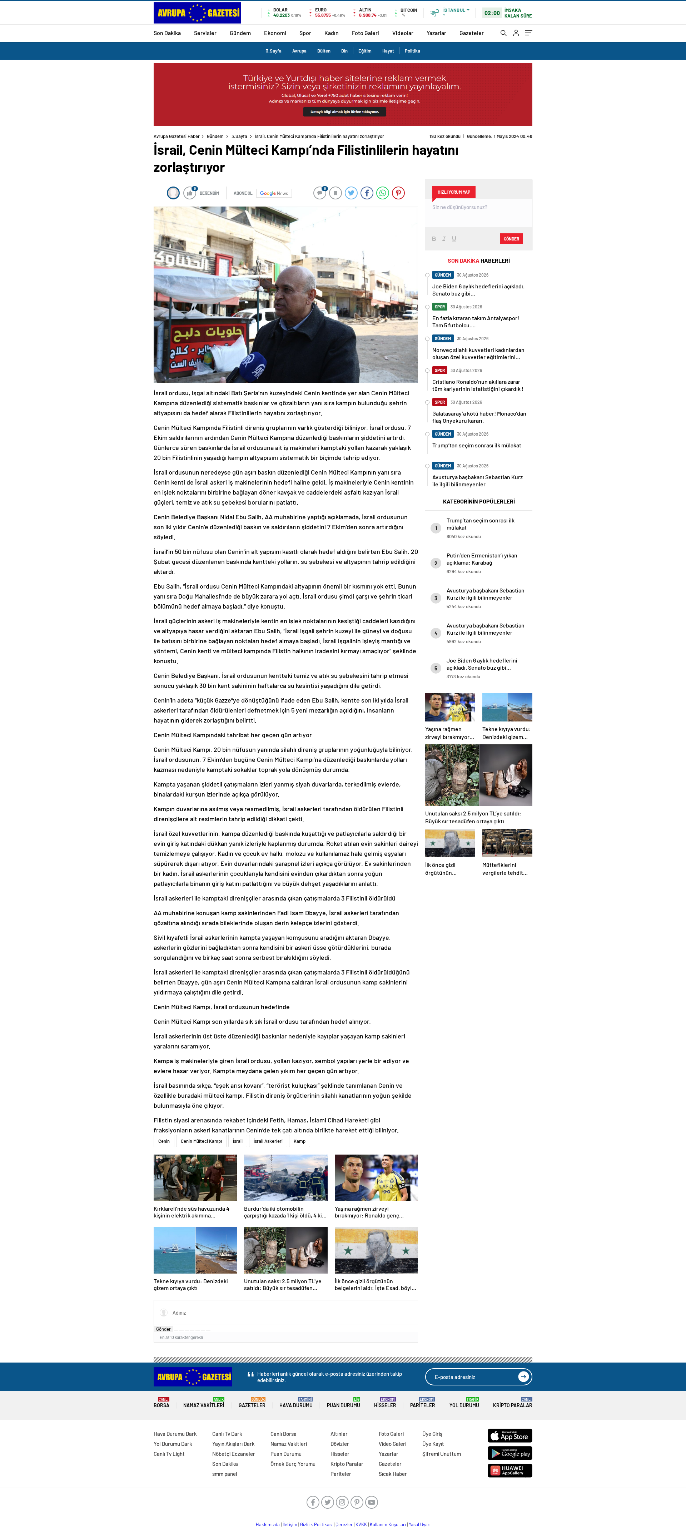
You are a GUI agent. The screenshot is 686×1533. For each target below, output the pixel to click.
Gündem (240, 32)
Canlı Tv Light (169, 1453)
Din (344, 51)
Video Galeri (392, 1443)
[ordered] (192, 1330)
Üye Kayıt (433, 1443)
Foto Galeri (365, 32)
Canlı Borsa (283, 1433)
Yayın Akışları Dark (233, 1443)
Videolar (402, 32)
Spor (305, 32)
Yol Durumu (464, 1402)
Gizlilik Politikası (316, 1524)
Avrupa (299, 51)
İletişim (290, 1524)
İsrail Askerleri (268, 1141)
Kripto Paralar (512, 1402)
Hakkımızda (268, 1524)
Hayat (388, 51)
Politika (412, 51)
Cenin (164, 1141)
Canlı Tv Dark (227, 1433)
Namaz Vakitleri (203, 1402)
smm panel (224, 1473)
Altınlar (339, 1433)
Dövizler (339, 1443)
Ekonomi (275, 32)
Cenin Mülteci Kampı (201, 1141)
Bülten (323, 51)
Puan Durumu (343, 1402)
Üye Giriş (432, 1433)
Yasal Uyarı (420, 1524)
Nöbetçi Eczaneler (233, 1453)
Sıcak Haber (393, 1473)
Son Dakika (167, 32)
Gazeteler (471, 32)
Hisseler (385, 1402)
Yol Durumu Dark (173, 1443)
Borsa (161, 1402)
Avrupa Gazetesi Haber (177, 136)
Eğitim (365, 51)
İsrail (238, 1141)
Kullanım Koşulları (388, 1524)
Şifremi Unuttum (441, 1453)
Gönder (163, 1329)
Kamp (299, 1141)
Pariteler (422, 1402)
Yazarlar (436, 32)
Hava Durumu (296, 1402)
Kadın (331, 32)
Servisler (205, 32)
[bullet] (197, 1330)
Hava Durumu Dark (175, 1433)
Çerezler (344, 1524)
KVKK (361, 1524)
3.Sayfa (274, 51)
